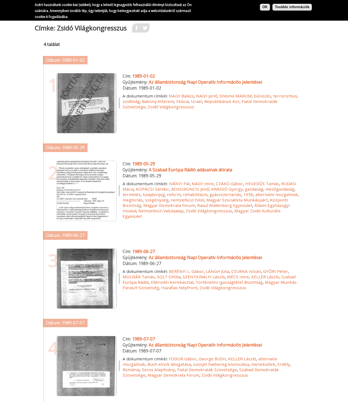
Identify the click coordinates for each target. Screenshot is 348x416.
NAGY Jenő (206, 96)
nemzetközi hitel (187, 200)
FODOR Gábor (183, 358)
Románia (131, 369)
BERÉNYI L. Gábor (186, 271)
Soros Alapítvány (158, 369)
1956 (248, 194)
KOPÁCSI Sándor (152, 189)
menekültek (263, 364)
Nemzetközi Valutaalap (161, 210)
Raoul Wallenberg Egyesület (224, 205)
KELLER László (265, 276)
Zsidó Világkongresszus (171, 106)
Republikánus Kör (222, 101)
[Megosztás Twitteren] (145, 30)
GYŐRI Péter (275, 271)
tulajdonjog (154, 194)
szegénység (157, 200)
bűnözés (262, 96)
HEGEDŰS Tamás (262, 183)
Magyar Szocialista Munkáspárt (237, 200)
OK (265, 7)
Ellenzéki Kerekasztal (172, 282)
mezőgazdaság (279, 189)
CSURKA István (246, 271)
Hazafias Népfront (179, 287)
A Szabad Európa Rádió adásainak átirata (190, 170)
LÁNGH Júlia (217, 271)
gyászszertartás (225, 194)
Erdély (283, 364)
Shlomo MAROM (235, 96)
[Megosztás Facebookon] (136, 30)
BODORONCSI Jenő (190, 189)
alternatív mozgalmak (276, 194)
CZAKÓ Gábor (229, 183)
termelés (132, 194)
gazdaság (254, 189)
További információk (292, 7)
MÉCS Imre (238, 276)
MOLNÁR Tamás (139, 276)
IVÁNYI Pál (179, 183)
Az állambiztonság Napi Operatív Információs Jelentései (205, 82)
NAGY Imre (203, 183)
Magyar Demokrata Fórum (169, 205)
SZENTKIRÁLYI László (204, 276)
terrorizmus (285, 96)
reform (174, 194)
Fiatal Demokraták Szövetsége (207, 369)
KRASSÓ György (227, 189)
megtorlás (133, 200)
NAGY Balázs (181, 96)
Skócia (182, 101)
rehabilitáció (195, 194)
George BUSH (212, 358)
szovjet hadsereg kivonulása (221, 364)
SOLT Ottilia (169, 276)
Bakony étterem (158, 101)
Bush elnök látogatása (169, 364)
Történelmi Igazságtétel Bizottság (229, 282)
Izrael (196, 101)
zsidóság (131, 101)
